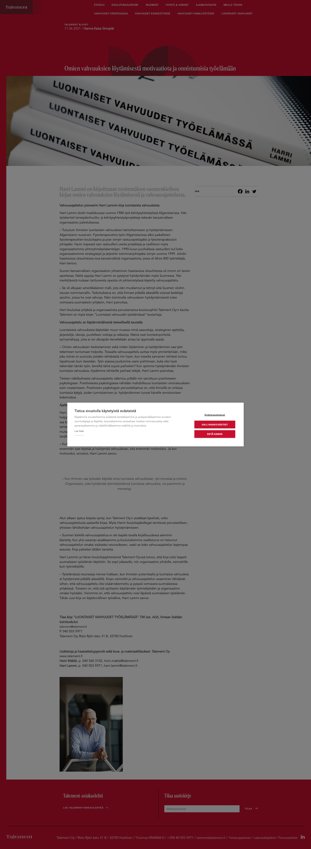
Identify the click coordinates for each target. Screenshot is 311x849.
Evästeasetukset (215, 415)
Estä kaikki (214, 434)
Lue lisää (79, 431)
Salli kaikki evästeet (215, 424)
